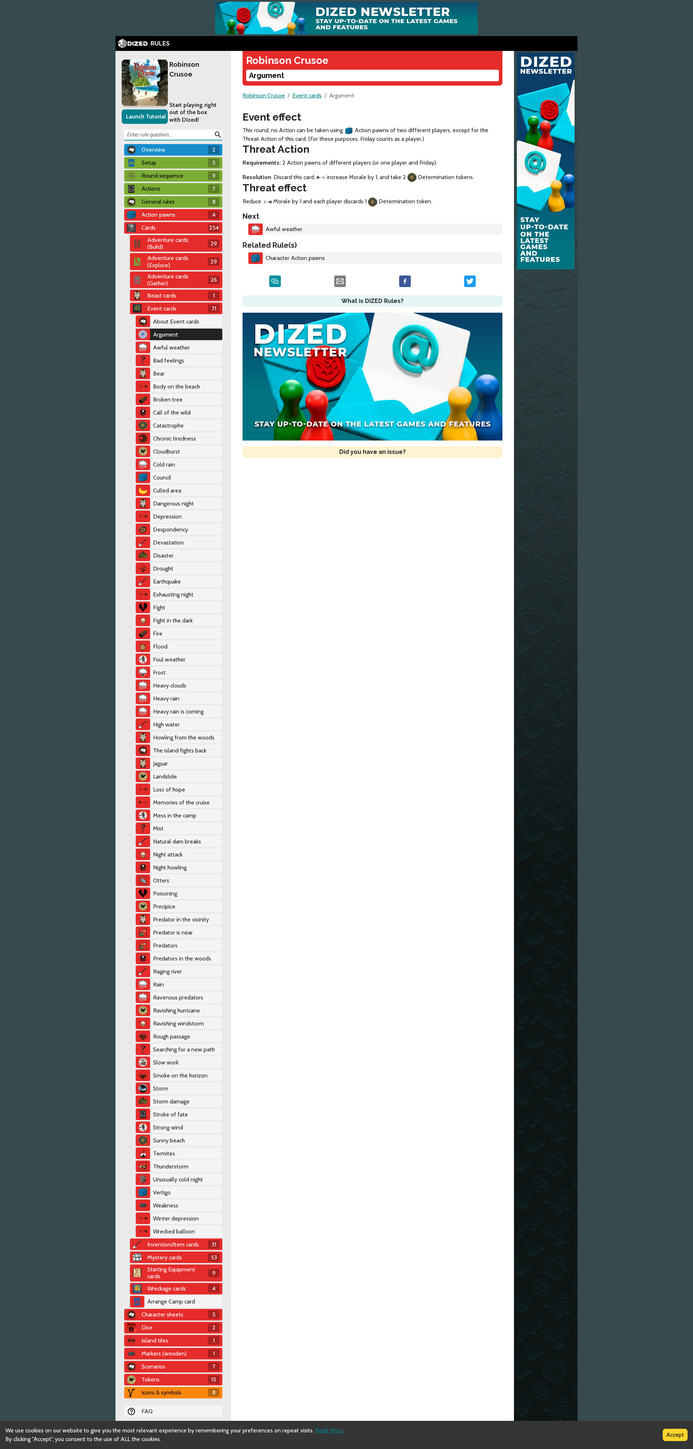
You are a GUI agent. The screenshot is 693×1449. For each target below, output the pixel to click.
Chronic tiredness (174, 438)
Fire (157, 633)
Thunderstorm (170, 1166)
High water (166, 724)
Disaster (163, 555)
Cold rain (164, 464)
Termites (164, 1153)
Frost (159, 672)
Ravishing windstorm (178, 1023)
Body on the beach (176, 386)
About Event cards (176, 321)
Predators (165, 945)
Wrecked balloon (174, 1231)
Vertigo (162, 1192)
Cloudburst (166, 451)
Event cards (307, 95)
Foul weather (169, 659)
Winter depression (176, 1218)
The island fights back (179, 750)
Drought (163, 568)
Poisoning (165, 893)
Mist (158, 828)
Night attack (168, 854)
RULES (160, 43)
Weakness (165, 1205)
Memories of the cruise (181, 802)
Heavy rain (166, 698)
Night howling (170, 867)
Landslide (165, 776)
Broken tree (168, 399)
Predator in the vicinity (181, 919)
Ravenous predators (178, 997)
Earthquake (167, 581)
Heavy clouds (169, 685)
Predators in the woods (182, 958)
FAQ (147, 1411)
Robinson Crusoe (184, 69)
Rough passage (171, 1036)
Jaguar (160, 763)
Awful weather (171, 347)
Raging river (167, 971)
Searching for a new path (184, 1049)
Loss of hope (169, 789)
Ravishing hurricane (176, 1010)
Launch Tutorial (146, 116)
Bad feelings (168, 360)
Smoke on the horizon (180, 1075)
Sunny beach (169, 1140)
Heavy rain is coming (178, 711)
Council (162, 477)
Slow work (166, 1062)
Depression (167, 516)
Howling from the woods (183, 737)
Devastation (168, 542)
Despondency (170, 529)
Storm (160, 1088)
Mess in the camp (174, 815)
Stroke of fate (170, 1114)
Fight (159, 607)
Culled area (167, 490)
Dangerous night (173, 503)
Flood (160, 646)
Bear (159, 373)
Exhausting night (173, 594)
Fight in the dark (173, 620)
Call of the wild (172, 412)
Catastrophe (168, 425)
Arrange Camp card (171, 1301)
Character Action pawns (295, 258)
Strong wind (168, 1127)
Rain (158, 984)
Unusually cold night (178, 1179)
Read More (329, 1430)
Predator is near (173, 932)
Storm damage (171, 1101)
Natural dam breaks (177, 841)
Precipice (164, 906)
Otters (161, 880)
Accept (675, 1434)
